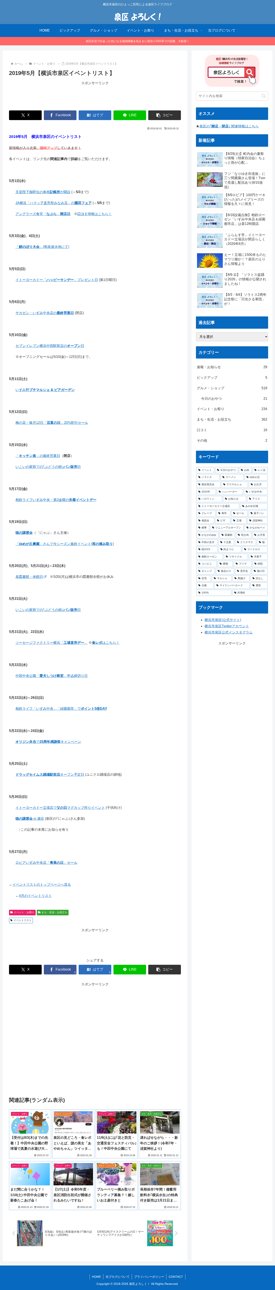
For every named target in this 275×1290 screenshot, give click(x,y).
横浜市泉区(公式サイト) (223, 620)
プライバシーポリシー (149, 1276)
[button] (164, 115)
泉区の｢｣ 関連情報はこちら (229, 126)
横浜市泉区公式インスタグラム (229, 632)
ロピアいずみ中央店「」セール (46, 862)
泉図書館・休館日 (29, 577)
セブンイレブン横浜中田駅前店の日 (49, 346)
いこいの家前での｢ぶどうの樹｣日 (48, 467)
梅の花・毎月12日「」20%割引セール (51, 422)
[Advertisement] (95, 95)
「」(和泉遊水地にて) (42, 247)
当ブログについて (117, 1276)
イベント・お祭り (24, 912)
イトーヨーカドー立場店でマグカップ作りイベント (60, 807)
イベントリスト (23, 920)
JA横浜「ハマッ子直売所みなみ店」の (53, 203)
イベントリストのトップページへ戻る (41, 884)
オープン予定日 (49, 774)
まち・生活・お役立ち (54, 912)
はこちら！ (105, 642)
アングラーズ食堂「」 (42, 214)
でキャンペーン (48, 741)
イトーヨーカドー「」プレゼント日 (56, 280)
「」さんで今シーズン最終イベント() (64, 544)
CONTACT (176, 1276)
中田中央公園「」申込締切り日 (51, 676)
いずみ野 (45, 390)
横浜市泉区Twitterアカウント (227, 626)
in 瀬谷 (29, 818)
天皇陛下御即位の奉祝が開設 (42, 192)
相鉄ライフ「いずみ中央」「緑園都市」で (61, 708)
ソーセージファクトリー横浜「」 (51, 642)
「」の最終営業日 (37, 456)
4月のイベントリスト (35, 896)
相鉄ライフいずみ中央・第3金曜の (55, 500)
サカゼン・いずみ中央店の (44, 313)
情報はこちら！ (94, 214)
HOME (96, 1276)
